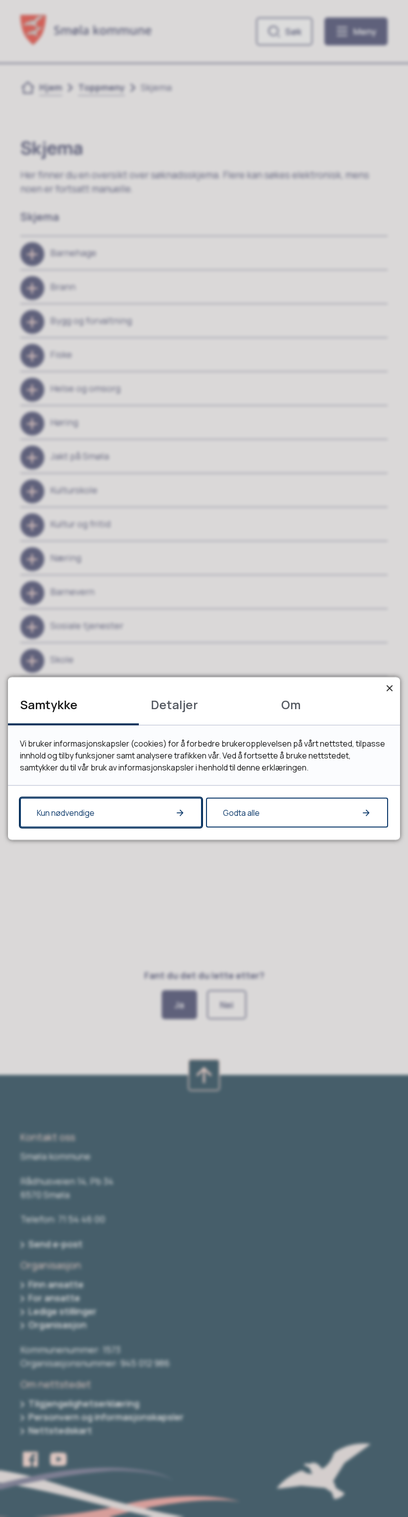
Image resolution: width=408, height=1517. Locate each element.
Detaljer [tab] (174, 704)
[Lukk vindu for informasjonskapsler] (389, 688)
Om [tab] (291, 704)
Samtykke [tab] (49, 704)
